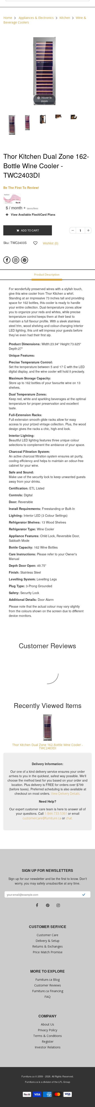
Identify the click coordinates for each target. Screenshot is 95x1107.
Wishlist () (50, 243)
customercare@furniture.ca (42, 818)
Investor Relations (48, 1047)
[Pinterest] (24, 260)
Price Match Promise (48, 952)
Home (7, 18)
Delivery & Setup (47, 941)
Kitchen (64, 18)
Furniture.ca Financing (47, 991)
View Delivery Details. (65, 793)
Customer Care (47, 935)
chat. (69, 818)
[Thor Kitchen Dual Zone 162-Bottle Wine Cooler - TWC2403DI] (47, 727)
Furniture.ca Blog (47, 979)
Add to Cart (29, 230)
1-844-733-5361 (55, 813)
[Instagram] (15, 260)
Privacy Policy (47, 1030)
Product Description (46, 274)
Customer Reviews (47, 985)
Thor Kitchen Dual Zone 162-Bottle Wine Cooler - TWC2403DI (47, 746)
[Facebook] (6, 260)
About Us (47, 1024)
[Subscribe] (84, 895)
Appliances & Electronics (36, 18)
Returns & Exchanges (47, 946)
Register (47, 1041)
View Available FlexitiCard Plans (31, 215)
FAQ (47, 997)
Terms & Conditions (47, 1036)
